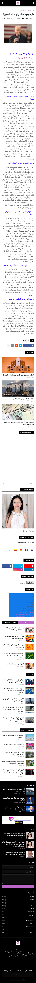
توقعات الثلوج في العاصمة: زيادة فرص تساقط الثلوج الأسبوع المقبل (13, 762)
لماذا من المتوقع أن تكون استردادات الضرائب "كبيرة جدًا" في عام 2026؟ (19, 423)
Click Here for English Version (25, 542)
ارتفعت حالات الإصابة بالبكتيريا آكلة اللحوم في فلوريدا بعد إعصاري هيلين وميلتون (14, 655)
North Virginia (18, 921)
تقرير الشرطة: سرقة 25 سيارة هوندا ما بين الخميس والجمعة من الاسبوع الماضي (13, 772)
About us (12, 980)
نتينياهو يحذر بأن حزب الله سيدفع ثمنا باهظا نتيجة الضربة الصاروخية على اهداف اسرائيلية (13, 719)
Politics (18, 900)
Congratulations (10, 622)
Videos (18, 933)
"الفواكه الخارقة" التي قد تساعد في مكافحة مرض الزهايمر (14, 637)
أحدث (31, 483)
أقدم (4, 483)
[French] (25, 550)
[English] (31, 550)
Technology (18, 918)
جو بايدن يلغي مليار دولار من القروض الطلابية (14, 799)
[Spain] (15, 550)
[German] (20, 550)
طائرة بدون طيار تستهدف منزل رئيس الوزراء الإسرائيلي (13, 700)
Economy (22, 10)
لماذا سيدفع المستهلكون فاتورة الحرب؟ (23, 398)
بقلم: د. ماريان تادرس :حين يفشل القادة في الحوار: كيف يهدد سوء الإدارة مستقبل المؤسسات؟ (13, 844)
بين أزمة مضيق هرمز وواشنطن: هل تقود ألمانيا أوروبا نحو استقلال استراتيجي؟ (14, 690)
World (18, 909)
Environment (18, 912)
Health (26, 622)
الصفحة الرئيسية (30, 10)
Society (18, 903)
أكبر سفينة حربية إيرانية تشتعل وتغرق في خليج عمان (14, 790)
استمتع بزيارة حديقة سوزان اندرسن (14, 744)
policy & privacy (21, 980)
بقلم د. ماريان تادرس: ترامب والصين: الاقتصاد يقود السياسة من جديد (14, 834)
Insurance (18, 930)
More (10, 550)
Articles (18, 924)
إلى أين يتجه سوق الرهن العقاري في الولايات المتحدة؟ (18, 375)
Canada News (18, 927)
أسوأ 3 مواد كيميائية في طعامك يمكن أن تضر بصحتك (13, 646)
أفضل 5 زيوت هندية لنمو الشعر (15, 664)
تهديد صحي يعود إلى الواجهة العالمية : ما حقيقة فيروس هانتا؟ (13, 628)
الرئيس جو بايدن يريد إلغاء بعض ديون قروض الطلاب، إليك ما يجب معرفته (14, 808)
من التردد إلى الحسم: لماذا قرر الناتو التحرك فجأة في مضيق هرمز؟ (14, 681)
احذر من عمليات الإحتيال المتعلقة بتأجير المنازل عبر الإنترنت (14, 753)
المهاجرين (18, 915)
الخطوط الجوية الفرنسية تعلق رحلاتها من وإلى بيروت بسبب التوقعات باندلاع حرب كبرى (13, 709)
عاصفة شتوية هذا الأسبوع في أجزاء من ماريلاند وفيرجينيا (13, 736)
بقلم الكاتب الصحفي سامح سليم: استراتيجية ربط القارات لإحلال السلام (14, 853)
